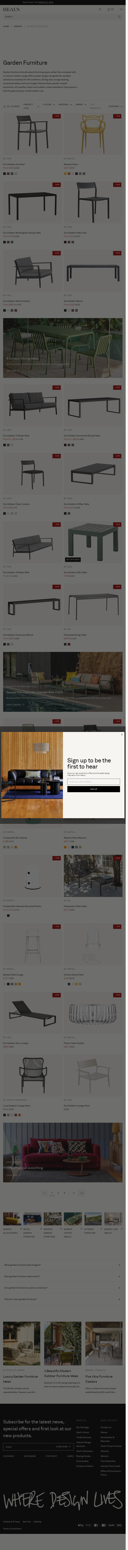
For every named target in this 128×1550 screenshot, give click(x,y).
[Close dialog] (121, 734)
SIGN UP (93, 789)
